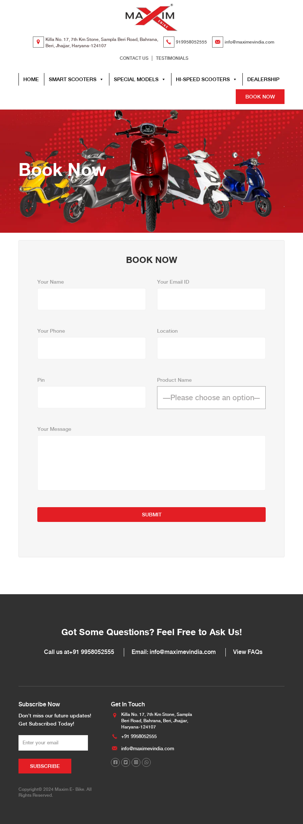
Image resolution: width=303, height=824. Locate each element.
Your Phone (51, 331)
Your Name (50, 282)
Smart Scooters (72, 79)
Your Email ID (173, 282)
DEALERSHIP (263, 79)
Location (167, 331)
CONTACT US (134, 58)
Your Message (54, 429)
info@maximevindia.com (249, 42)
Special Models (136, 79)
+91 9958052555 (91, 651)
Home (31, 79)
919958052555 (191, 42)
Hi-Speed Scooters (203, 79)
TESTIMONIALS (172, 58)
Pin (41, 380)
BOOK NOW (260, 97)
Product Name (174, 380)
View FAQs (247, 651)
